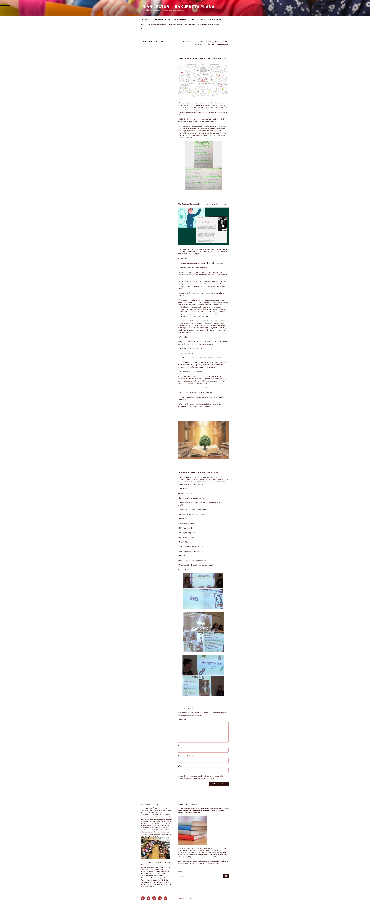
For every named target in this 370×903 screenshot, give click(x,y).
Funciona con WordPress (186, 898)
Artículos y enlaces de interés (208, 24)
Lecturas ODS (190, 24)
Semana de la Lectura (162, 19)
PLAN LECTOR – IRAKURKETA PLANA (178, 7)
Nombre (181, 746)
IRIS (142, 24)
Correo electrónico (186, 756)
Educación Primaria (196, 19)
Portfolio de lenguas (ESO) (157, 24)
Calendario (145, 29)
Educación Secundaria (215, 19)
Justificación (145, 19)
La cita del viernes (175, 24)
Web (180, 766)
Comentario (183, 720)
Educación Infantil (180, 19)
